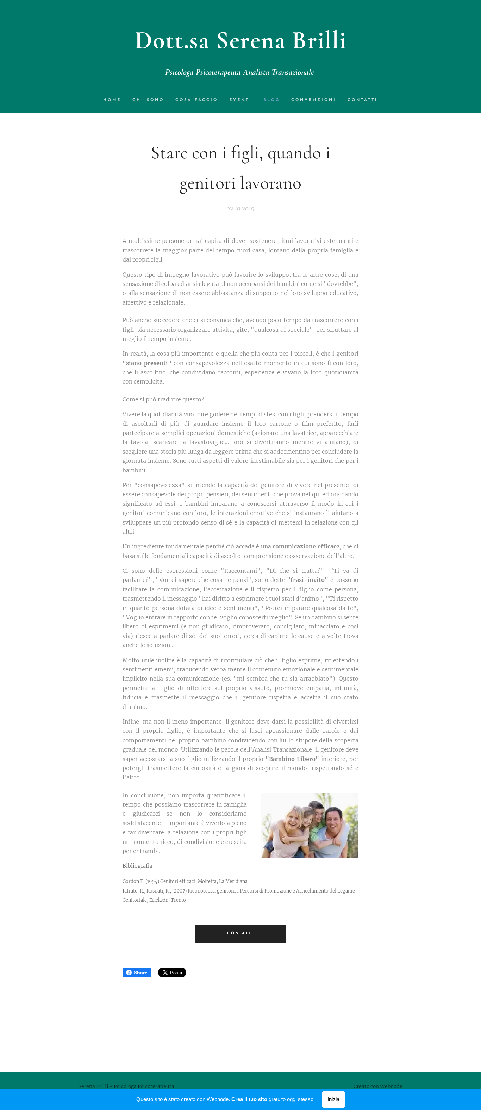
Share (141, 972)
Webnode (391, 1086)
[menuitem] (115, 100)
